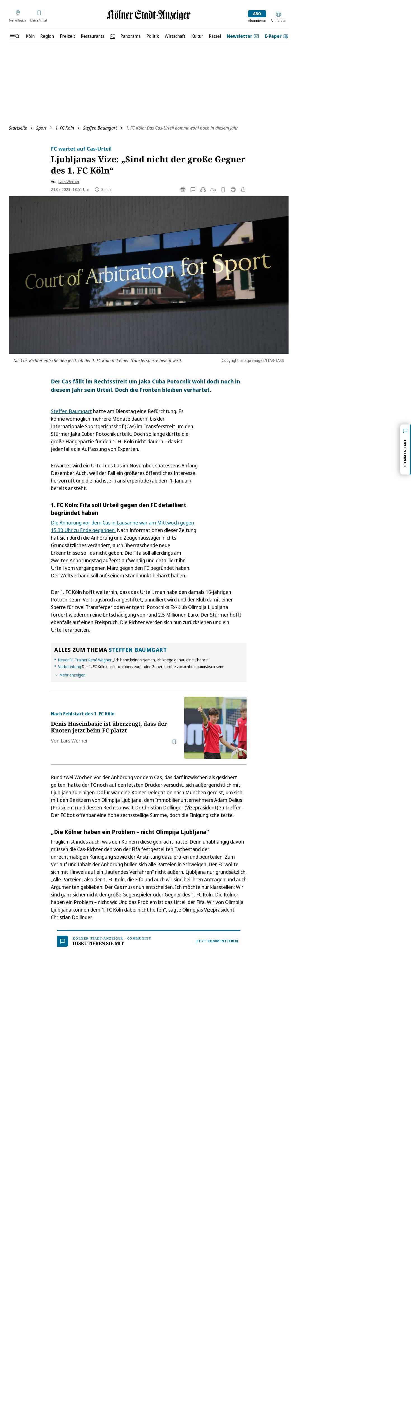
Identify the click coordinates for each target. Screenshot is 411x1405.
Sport (41, 128)
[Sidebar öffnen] (14, 36)
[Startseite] (149, 15)
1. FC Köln (64, 128)
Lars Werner (68, 181)
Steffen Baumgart (100, 128)
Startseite (18, 128)
